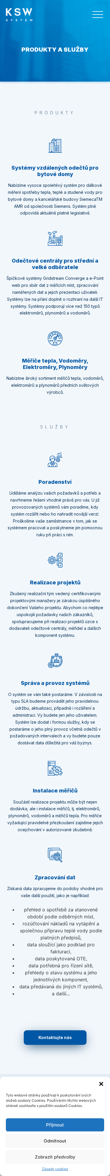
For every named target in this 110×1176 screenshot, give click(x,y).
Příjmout (55, 1125)
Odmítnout (55, 1141)
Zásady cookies (55, 1169)
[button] (101, 1084)
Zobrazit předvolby (55, 1157)
